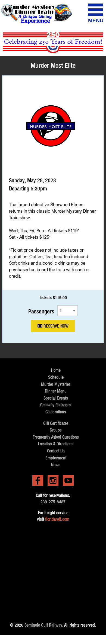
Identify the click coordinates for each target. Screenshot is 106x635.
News (55, 464)
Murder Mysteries (56, 384)
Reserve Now (55, 326)
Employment (55, 458)
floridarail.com (57, 519)
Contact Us (56, 450)
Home (56, 370)
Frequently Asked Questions (56, 437)
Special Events (55, 398)
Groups (56, 430)
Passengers (41, 311)
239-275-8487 (53, 501)
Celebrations (55, 411)
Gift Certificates (55, 423)
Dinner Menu (56, 391)
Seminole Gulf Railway (43, 625)
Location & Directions (55, 443)
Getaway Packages (55, 404)
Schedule (56, 377)
